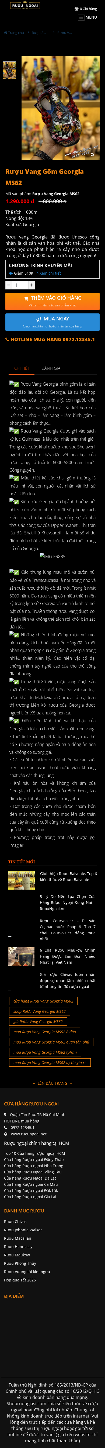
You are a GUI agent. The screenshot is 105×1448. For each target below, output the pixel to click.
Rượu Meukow (17, 1254)
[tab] (22, 368)
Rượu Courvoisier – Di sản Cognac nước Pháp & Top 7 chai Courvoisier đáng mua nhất (68, 929)
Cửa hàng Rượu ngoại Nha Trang (33, 1165)
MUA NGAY (52, 322)
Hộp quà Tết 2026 (20, 1280)
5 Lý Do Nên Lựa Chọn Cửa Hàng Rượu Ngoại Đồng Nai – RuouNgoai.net (68, 902)
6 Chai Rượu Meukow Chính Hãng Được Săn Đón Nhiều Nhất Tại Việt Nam (68, 956)
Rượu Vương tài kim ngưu (27, 1271)
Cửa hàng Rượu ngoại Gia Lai (30, 1196)
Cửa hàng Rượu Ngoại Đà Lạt (30, 1178)
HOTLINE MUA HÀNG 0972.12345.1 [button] (52, 339)
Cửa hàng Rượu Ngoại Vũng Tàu (33, 1171)
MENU (91, 17)
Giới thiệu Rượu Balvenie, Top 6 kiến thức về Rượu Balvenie (68, 876)
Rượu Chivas (15, 1221)
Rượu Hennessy (18, 1246)
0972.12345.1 (22, 1127)
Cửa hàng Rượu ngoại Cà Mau (31, 1184)
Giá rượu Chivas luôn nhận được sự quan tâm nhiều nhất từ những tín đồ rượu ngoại (68, 980)
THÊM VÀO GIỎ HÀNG (55, 301)
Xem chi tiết (49, 273)
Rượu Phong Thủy (20, 1263)
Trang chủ (15, 32)
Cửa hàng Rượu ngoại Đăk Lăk (31, 1190)
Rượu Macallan (17, 1238)
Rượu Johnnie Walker (23, 1229)
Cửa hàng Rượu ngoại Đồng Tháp (34, 1159)
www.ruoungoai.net (29, 1133)
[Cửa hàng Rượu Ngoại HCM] (25, 4)
